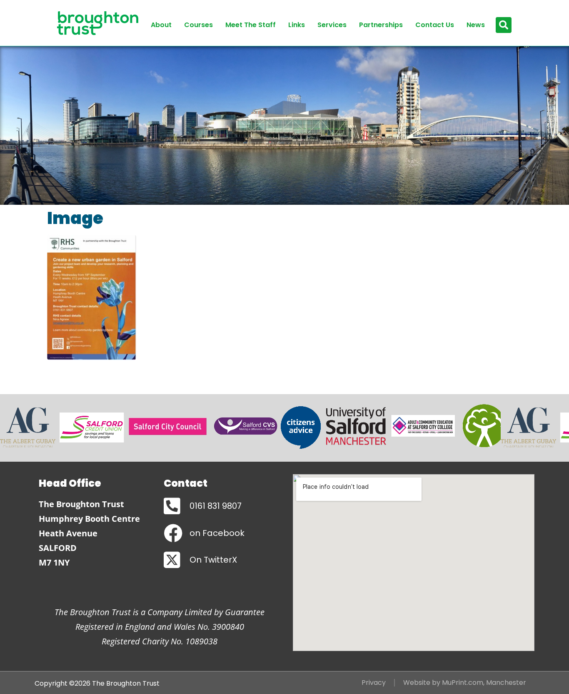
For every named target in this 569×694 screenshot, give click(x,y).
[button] (503, 25)
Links (296, 25)
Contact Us (434, 25)
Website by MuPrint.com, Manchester (464, 682)
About (161, 25)
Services (332, 25)
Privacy (374, 682)
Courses (198, 25)
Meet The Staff (250, 25)
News (476, 25)
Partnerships (381, 25)
